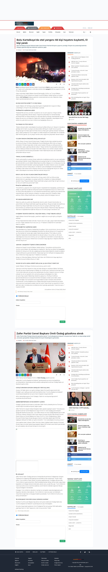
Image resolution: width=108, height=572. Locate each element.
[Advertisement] (54, 10)
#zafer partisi (26, 510)
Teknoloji (71, 32)
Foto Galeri (57, 565)
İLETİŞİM (42, 552)
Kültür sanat (44, 562)
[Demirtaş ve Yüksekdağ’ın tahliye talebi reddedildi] (72, 151)
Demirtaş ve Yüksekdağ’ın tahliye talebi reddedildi (84, 151)
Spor (64, 32)
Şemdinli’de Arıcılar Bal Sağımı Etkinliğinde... (84, 129)
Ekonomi (31, 32)
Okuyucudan (45, 560)
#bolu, (28, 291)
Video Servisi (45, 565)
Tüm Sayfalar (81, 216)
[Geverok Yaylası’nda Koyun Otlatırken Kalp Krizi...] (72, 137)
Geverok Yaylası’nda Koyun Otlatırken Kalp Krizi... (84, 136)
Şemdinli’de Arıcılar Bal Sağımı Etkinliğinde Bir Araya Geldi (79, 117)
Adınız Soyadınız (20, 300)
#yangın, (25, 291)
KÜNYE (28, 552)
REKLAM (35, 552)
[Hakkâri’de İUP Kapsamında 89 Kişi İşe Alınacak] (72, 158)
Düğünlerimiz (58, 562)
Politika (50, 32)
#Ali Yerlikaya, (20, 291)
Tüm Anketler (78, 173)
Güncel (18, 32)
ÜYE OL (84, 28)
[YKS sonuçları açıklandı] (72, 144)
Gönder (63, 321)
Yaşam (43, 32)
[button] (73, 194)
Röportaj (56, 560)
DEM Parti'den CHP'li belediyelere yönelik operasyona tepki (79, 408)
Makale (56, 558)
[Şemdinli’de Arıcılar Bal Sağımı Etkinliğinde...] (72, 129)
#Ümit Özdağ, (20, 510)
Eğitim (24, 32)
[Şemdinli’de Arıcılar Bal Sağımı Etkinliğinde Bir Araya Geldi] (79, 109)
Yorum (17, 305)
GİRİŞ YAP (90, 28)
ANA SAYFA (20, 28)
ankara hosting (19, 569)
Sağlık (38, 32)
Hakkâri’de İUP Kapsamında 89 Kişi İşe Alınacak (84, 158)
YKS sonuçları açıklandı (84, 143)
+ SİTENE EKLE (52, 552)
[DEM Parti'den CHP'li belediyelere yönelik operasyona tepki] (79, 400)
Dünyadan (57, 32)
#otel (31, 291)
